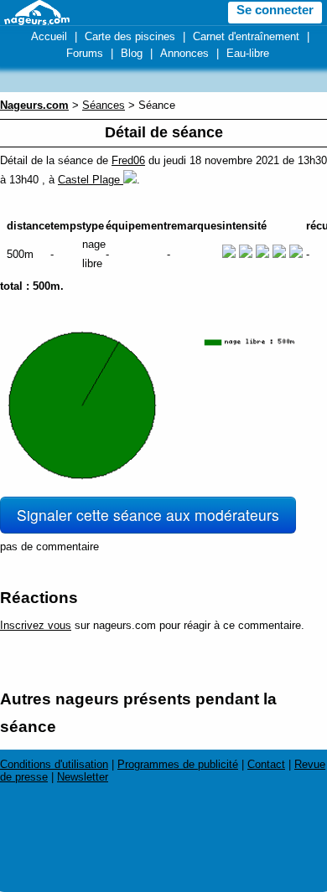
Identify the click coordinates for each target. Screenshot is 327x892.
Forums (84, 53)
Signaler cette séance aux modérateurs (148, 514)
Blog (132, 53)
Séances (103, 105)
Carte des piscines (130, 36)
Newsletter (82, 777)
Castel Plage (90, 179)
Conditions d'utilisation (54, 764)
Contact (266, 764)
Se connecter (275, 10)
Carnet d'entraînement (246, 36)
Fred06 (128, 160)
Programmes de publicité (177, 764)
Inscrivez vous (35, 625)
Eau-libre (247, 53)
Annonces (184, 53)
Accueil (49, 36)
